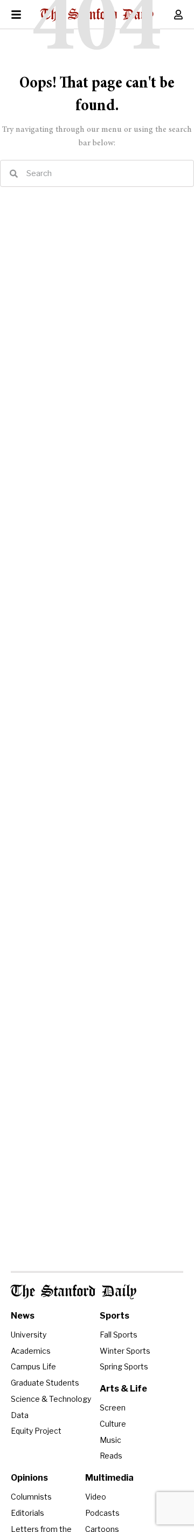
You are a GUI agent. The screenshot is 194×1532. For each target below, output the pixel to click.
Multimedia (109, 1478)
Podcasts (102, 1512)
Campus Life (33, 1366)
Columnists (31, 1496)
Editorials (27, 1512)
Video (95, 1496)
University (28, 1334)
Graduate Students (45, 1382)
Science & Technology (51, 1398)
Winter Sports (125, 1350)
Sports (114, 1316)
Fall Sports (118, 1334)
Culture (113, 1423)
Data (20, 1415)
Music (110, 1439)
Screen (113, 1407)
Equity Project (36, 1430)
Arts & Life (123, 1388)
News (22, 1316)
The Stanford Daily (73, 1292)
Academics (31, 1350)
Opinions (29, 1478)
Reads (111, 1455)
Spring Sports (124, 1366)
